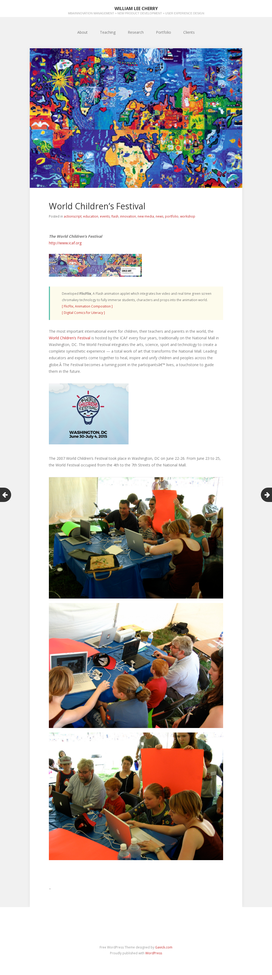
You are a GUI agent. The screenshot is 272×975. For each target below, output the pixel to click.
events (105, 216)
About (82, 32)
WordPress (153, 953)
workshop (187, 216)
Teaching (108, 32)
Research (136, 32)
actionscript (73, 216)
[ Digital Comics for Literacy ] (83, 312)
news (159, 216)
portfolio (171, 216)
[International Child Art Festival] (95, 275)
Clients (189, 32)
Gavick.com (163, 947)
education (90, 216)
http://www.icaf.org (65, 242)
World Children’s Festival (69, 337)
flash (114, 216)
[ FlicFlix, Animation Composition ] (87, 306)
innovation (128, 216)
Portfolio (163, 32)
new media (146, 216)
